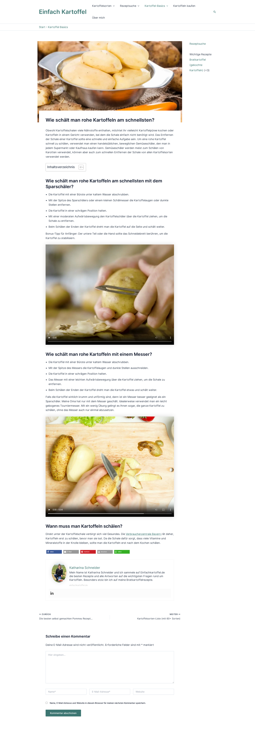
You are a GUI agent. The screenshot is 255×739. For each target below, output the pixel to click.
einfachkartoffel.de (78, 585)
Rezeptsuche (128, 5)
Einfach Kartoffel (62, 11)
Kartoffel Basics (58, 27)
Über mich (98, 17)
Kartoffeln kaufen (184, 5)
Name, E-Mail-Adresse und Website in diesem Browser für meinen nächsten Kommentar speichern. (98, 703)
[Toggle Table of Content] (79, 167)
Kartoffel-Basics (155, 5)
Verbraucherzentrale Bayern (144, 534)
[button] (113, 6)
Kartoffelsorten (102, 5)
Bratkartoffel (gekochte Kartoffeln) (197, 65)
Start (42, 27)
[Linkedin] (52, 593)
